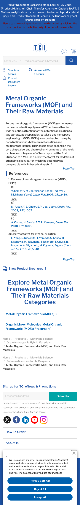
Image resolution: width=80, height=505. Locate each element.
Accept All (40, 497)
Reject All (40, 488)
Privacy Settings (40, 480)
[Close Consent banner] (74, 453)
